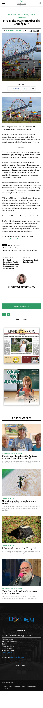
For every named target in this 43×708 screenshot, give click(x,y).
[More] (33, 88)
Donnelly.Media (7, 653)
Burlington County (14, 245)
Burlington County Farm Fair (12, 250)
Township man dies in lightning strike (30, 261)
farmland (30, 250)
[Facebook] (4, 314)
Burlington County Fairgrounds (13, 248)
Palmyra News (29, 15)
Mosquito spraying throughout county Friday (20, 502)
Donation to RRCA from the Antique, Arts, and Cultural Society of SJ (19, 457)
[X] (8, 314)
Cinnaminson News (13, 15)
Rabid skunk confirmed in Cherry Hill (19, 548)
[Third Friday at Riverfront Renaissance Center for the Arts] (21, 572)
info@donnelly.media (17, 657)
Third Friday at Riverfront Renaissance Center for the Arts (19, 592)
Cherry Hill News (8, 498)
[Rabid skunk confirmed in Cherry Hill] (21, 529)
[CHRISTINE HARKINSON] (21, 279)
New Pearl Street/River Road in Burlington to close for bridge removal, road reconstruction (11, 264)
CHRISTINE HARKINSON (14, 31)
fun (35, 250)
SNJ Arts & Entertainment (12, 453)
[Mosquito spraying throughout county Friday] (21, 482)
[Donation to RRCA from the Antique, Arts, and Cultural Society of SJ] (21, 437)
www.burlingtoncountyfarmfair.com (14, 239)
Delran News (21, 17)
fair (24, 250)
